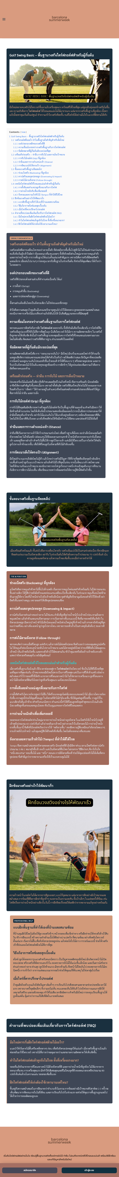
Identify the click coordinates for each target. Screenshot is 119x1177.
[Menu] (4, 19)
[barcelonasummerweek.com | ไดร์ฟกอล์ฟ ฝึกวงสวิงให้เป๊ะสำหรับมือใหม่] (60, 19)
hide (23, 132)
